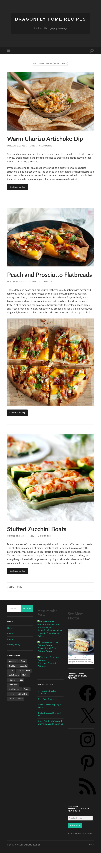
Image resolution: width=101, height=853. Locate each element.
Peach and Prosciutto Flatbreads (49, 275)
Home (10, 628)
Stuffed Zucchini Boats (36, 529)
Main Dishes (14, 675)
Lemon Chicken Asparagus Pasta (49, 706)
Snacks (11, 699)
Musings (12, 680)
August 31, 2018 (15, 536)
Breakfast (12, 666)
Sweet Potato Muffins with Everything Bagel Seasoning (50, 722)
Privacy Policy (13, 645)
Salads (26, 689)
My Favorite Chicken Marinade (47, 692)
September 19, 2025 (17, 282)
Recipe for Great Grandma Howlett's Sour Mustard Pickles (49, 633)
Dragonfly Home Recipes (50, 19)
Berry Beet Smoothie (47, 699)
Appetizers (13, 661)
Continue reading (17, 187)
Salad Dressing (14, 689)
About (10, 634)
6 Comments (44, 536)
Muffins (25, 675)
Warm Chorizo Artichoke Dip (45, 139)
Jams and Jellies (23, 671)
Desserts (23, 666)
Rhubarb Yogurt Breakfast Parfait (49, 714)
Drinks (11, 671)
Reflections (13, 685)
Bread (23, 661)
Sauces (11, 694)
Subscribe (75, 825)
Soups (20, 699)
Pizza (21, 680)
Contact (11, 639)
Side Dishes (22, 694)
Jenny (32, 146)
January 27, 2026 (16, 146)
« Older (14, 587)
